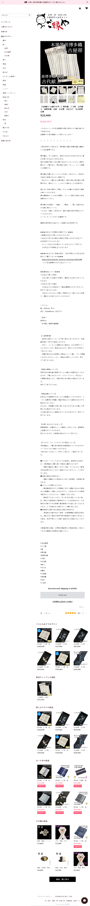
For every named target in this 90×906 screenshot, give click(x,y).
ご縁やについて (6, 27)
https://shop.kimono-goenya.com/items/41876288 (62, 260)
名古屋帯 (7, 52)
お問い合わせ (6, 141)
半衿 (4, 68)
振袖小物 (6, 97)
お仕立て (6, 136)
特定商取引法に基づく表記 (63, 896)
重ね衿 (5, 72)
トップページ (6, 22)
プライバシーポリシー (45, 896)
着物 (4, 41)
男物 (4, 120)
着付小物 (6, 128)
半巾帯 (6, 56)
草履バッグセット (9, 93)
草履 (4, 85)
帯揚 (4, 64)
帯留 (4, 81)
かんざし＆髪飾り (9, 76)
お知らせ (4, 32)
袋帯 (6, 48)
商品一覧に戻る (62, 879)
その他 (5, 132)
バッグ (5, 89)
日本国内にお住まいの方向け (63, 602)
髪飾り (6, 116)
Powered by (60, 904)
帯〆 (4, 60)
